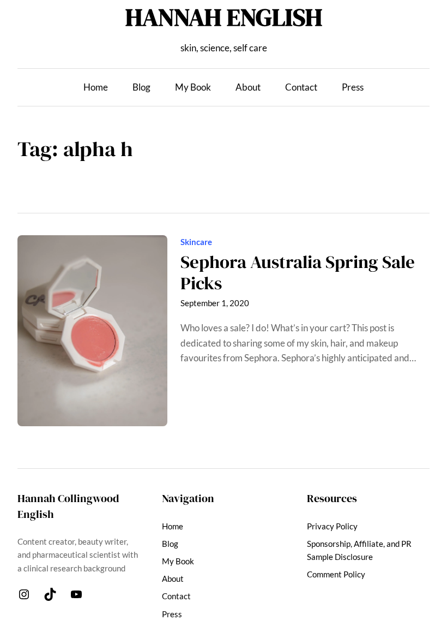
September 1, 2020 (214, 303)
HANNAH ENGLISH (223, 17)
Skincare (196, 242)
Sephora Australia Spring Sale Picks (297, 272)
